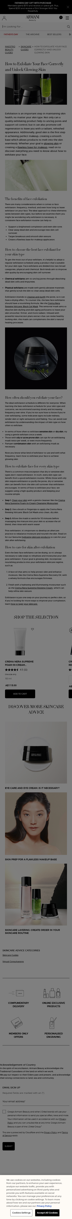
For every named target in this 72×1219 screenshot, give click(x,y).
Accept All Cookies (47, 1212)
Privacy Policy (44, 1206)
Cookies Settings (21, 1212)
